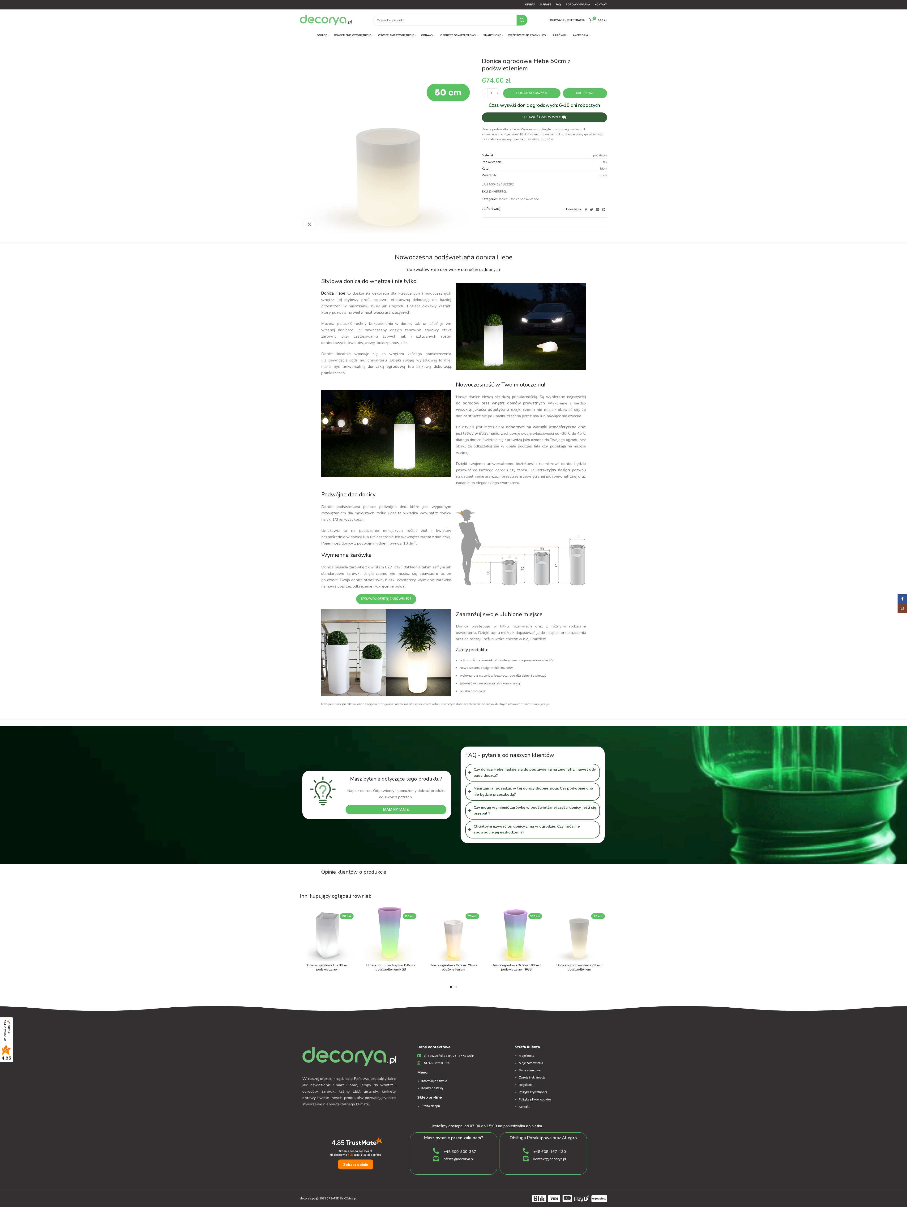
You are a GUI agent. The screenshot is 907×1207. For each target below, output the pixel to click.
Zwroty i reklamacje (532, 1077)
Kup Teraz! (585, 93)
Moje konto (527, 1055)
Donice (502, 199)
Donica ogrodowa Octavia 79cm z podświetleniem (453, 967)
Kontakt (524, 1106)
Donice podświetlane (524, 199)
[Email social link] (598, 209)
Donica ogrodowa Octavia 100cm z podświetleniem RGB (516, 967)
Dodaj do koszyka (531, 93)
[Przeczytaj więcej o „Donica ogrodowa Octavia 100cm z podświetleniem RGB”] (541, 912)
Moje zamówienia (531, 1063)
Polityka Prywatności (533, 1092)
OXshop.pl (350, 1198)
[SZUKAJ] (522, 20)
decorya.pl (307, 1198)
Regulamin (526, 1085)
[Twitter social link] (591, 209)
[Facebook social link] (585, 209)
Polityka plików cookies (535, 1099)
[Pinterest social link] (604, 209)
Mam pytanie (396, 809)
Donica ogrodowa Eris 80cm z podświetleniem (328, 967)
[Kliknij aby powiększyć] (309, 224)
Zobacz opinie (355, 1165)
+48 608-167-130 (549, 1151)
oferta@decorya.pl (459, 1159)
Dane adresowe (530, 1070)
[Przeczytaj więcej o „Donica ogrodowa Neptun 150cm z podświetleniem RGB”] (415, 912)
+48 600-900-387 (460, 1151)
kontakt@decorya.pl (549, 1159)
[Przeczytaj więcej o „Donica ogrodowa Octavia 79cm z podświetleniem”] (478, 912)
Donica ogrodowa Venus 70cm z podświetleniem (579, 967)
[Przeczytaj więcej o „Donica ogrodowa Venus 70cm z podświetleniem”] (603, 912)
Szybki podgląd (352, 923)
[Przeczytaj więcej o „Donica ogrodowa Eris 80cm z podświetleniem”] (352, 912)
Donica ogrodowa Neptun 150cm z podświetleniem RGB (390, 967)
